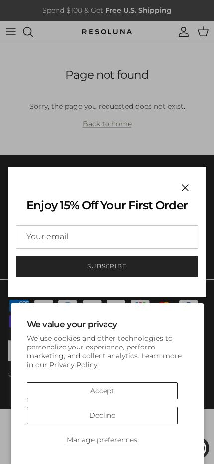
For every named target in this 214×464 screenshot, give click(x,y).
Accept (102, 390)
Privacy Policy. (74, 364)
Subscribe (107, 266)
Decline (102, 415)
